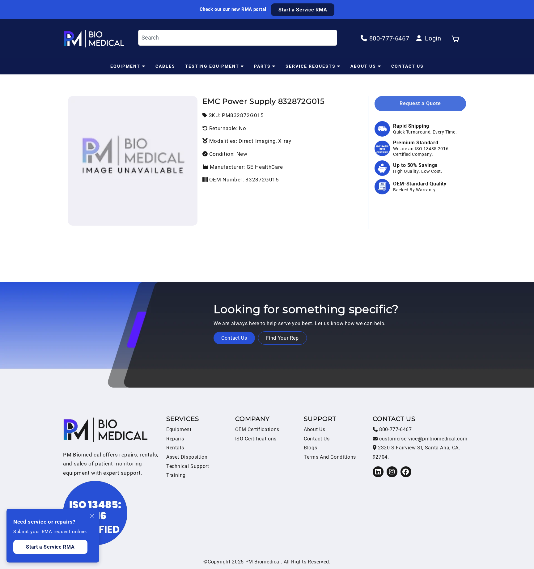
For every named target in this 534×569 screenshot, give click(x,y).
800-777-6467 (395, 429)
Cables (165, 65)
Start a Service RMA (302, 10)
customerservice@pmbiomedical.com (422, 439)
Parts (262, 65)
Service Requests (311, 65)
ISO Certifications (256, 439)
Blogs (310, 448)
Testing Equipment (212, 65)
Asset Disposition (187, 457)
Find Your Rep (282, 338)
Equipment (125, 65)
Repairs (175, 439)
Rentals (175, 448)
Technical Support (187, 466)
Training (176, 475)
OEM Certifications (257, 429)
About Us (363, 65)
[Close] (92, 516)
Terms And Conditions (330, 457)
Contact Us (407, 65)
